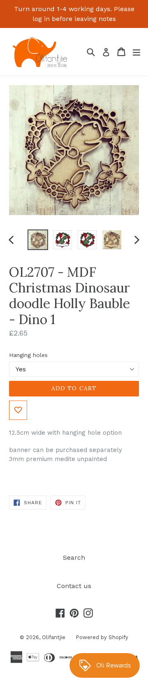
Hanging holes (28, 355)
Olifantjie (53, 637)
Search (74, 557)
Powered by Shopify (102, 637)
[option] (37, 239)
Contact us (74, 586)
